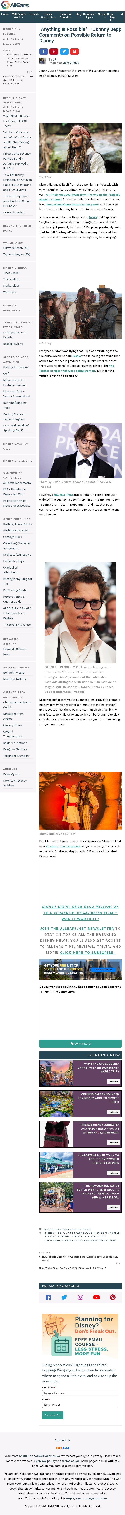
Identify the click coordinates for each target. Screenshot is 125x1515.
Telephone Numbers (16, 756)
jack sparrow (76, 1233)
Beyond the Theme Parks (63, 1229)
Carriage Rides (12, 537)
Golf (6, 373)
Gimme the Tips (53, 1415)
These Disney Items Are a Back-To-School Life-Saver (17, 201)
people (115, 1233)
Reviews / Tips (89, 16)
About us (25, 1456)
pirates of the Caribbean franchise (89, 1240)
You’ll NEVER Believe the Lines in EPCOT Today (16, 121)
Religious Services (15, 749)
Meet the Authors (14, 679)
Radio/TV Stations (15, 743)
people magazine (57, 1236)
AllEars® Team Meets (17, 483)
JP (54, 59)
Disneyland (35, 14)
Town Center (11, 273)
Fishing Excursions (15, 367)
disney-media (54, 1233)
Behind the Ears (13, 672)
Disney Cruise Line (48, 16)
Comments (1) (82, 1043)
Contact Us (62, 1440)
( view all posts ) (13, 212)
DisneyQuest (11, 774)
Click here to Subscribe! (87, 953)
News (87, 1229)
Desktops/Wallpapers (17, 554)
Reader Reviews (13, 344)
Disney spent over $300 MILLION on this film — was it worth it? (80, 913)
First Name (48, 1387)
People (93, 217)
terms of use (71, 1461)
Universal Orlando (65, 16)
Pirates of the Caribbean (63, 846)
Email (46, 1399)
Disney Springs (15, 267)
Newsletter (105, 14)
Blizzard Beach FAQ (15, 248)
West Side (9, 292)
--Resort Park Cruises (17, 624)
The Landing (11, 279)
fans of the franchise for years (72, 204)
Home (5, 14)
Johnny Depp (98, 1233)
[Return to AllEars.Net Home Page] (25, 9)
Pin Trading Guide (14, 590)
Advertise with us (47, 1456)
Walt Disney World (18, 16)
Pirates (77, 1236)
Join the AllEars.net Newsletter (77, 928)
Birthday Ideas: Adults (17, 524)
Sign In (112, 19)
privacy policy (46, 1461)
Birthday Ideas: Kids (16, 530)
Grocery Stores (12, 725)
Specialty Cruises (17, 608)
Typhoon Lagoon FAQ (16, 254)
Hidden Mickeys (13, 561)
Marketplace (11, 285)
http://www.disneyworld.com (86, 1498)
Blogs (79, 14)
